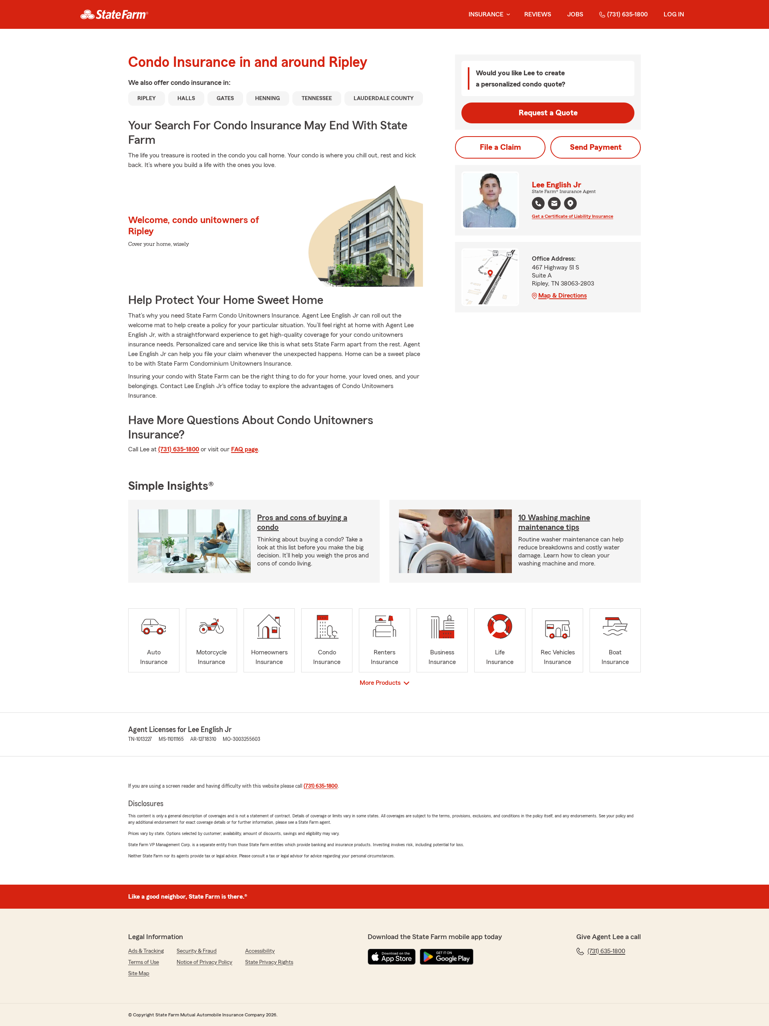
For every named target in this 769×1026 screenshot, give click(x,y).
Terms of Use (143, 962)
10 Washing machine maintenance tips (554, 522)
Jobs (575, 14)
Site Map (138, 973)
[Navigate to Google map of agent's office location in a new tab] (570, 203)
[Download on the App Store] (392, 957)
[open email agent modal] (554, 204)
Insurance (486, 14)
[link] (114, 14)
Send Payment (596, 147)
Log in (674, 14)
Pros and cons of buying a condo (302, 522)
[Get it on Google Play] (446, 957)
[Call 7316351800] (538, 203)
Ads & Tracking (146, 951)
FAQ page (244, 449)
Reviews (537, 14)
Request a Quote (548, 113)
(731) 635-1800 (627, 14)
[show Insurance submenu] (506, 15)
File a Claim (500, 147)
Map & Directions (562, 295)
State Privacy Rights (269, 962)
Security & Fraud (197, 951)
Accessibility (260, 951)
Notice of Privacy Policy (204, 962)
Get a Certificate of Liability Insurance (572, 216)
